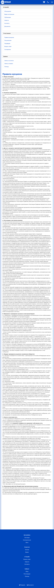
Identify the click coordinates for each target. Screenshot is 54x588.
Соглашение (7, 49)
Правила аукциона (9, 37)
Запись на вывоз (8, 63)
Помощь (6, 66)
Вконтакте (31, 585)
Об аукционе (7, 11)
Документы (7, 26)
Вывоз (27, 552)
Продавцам (7, 43)
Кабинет (27, 568)
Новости (6, 20)
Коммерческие (27, 540)
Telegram (22, 585)
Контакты (6, 23)
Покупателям (7, 40)
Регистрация (27, 573)
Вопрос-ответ (7, 46)
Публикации (7, 17)
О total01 (27, 556)
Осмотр (27, 549)
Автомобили (27, 535)
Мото (27, 542)
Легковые (27, 537)
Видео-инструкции (9, 14)
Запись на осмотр (9, 60)
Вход (27, 571)
